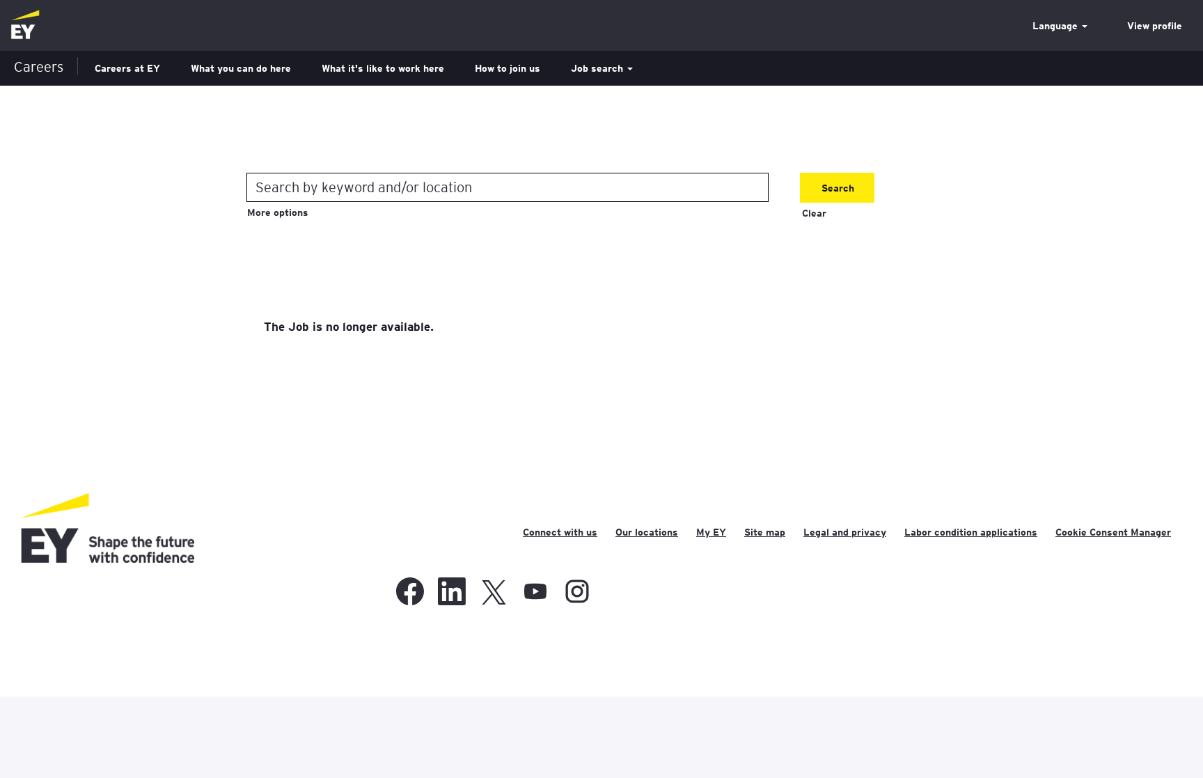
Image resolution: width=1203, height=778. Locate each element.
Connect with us (560, 532)
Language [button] (1056, 26)
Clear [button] (814, 213)
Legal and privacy (844, 532)
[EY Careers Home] (25, 25)
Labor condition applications (970, 532)
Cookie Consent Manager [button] (1113, 532)
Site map (764, 532)
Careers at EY (127, 68)
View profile (1154, 26)
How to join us (507, 68)
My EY (711, 532)
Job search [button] (598, 68)
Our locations (646, 532)
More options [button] (277, 212)
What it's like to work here (383, 68)
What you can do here (241, 68)
